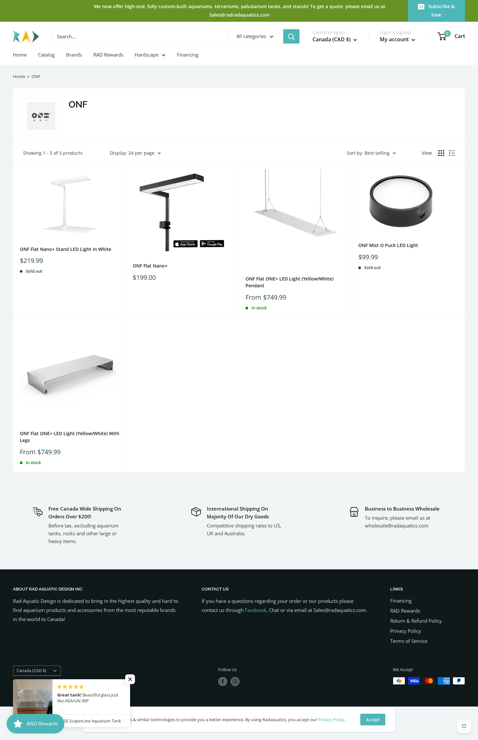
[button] (130, 679)
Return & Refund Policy (416, 620)
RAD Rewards (108, 54)
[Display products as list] (452, 153)
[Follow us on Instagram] (235, 681)
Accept (372, 719)
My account (395, 39)
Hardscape (146, 54)
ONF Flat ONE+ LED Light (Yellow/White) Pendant (289, 282)
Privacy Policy (405, 631)
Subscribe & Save (441, 10)
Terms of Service (408, 641)
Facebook (255, 610)
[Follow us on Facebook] (222, 681)
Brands (74, 54)
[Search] (291, 36)
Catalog (46, 54)
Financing (187, 54)
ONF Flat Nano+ (150, 266)
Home (20, 54)
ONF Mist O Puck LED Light (388, 245)
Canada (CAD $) (31, 670)
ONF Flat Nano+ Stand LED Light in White (65, 249)
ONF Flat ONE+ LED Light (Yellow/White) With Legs (69, 437)
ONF (36, 76)
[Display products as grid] (441, 153)
